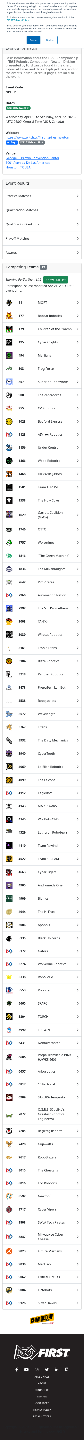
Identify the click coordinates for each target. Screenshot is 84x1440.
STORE (42, 1403)
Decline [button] (50, 40)
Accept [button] (33, 40)
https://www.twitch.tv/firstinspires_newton (37, 137)
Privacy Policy (18, 20)
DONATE (42, 1396)
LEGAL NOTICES (42, 1416)
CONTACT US (42, 1390)
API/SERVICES (42, 1376)
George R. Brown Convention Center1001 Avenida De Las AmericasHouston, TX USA (32, 162)
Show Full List (56, 280)
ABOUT (42, 1383)
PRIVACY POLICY (42, 1409)
